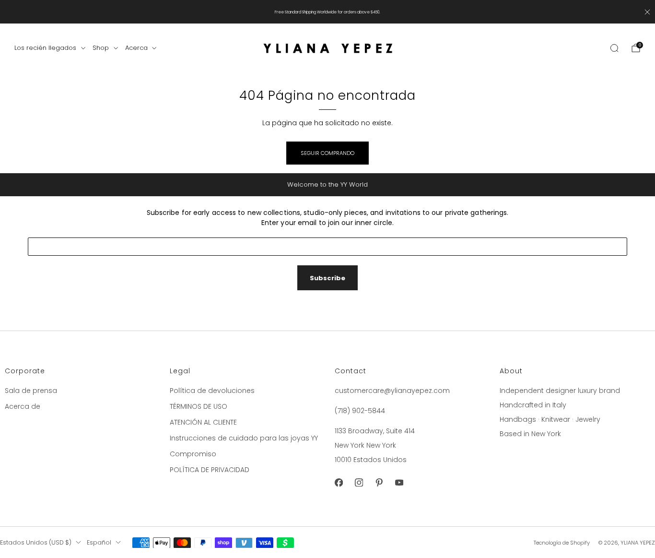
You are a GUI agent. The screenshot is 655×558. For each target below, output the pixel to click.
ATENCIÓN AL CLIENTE (203, 422)
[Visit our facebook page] (338, 483)
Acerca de (22, 406)
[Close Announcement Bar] (647, 12)
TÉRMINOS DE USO (198, 406)
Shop (101, 47)
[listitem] (327, 12)
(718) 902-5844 (360, 411)
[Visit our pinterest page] (379, 483)
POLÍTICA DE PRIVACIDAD (209, 470)
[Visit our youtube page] (399, 483)
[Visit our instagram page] (359, 483)
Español (99, 542)
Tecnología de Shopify (562, 542)
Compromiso (193, 454)
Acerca (136, 47)
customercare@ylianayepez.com (392, 390)
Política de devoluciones (212, 390)
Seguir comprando (327, 153)
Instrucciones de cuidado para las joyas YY (244, 438)
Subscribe (327, 278)
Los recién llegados (45, 47)
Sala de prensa (31, 390)
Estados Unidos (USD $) (35, 542)
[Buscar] (614, 48)
